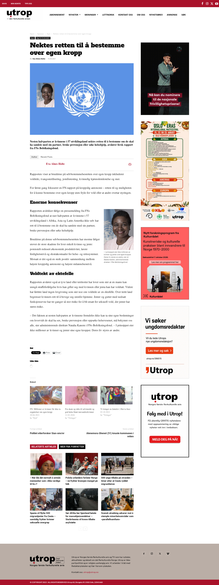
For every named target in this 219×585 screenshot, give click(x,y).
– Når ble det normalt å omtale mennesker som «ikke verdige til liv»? (45, 480)
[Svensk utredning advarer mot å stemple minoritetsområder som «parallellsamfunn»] (117, 499)
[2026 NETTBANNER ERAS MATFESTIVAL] (165, 219)
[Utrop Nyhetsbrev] (165, 456)
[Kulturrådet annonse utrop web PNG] (165, 298)
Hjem (32, 34)
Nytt (48, 34)
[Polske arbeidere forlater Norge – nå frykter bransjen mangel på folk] (82, 464)
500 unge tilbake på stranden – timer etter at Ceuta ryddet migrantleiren (116, 480)
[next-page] (85, 529)
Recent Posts (46, 157)
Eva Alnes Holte (39, 59)
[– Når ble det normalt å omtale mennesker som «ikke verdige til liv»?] (46, 464)
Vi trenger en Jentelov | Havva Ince (116, 409)
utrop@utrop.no (90, 572)
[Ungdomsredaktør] (165, 377)
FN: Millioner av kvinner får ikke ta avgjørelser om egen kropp (45, 410)
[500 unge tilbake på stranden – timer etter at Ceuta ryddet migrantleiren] (117, 464)
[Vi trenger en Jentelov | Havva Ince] (116, 395)
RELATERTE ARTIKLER (43, 446)
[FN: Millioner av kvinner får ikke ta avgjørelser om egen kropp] (46, 395)
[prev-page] (80, 529)
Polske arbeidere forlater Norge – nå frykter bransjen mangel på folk (82, 480)
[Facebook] (130, 164)
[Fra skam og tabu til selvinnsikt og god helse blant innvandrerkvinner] (81, 395)
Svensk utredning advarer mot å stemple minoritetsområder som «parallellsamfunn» (117, 516)
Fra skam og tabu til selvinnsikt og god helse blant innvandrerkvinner (79, 410)
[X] (160, 554)
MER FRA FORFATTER (72, 446)
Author (34, 157)
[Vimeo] (168, 554)
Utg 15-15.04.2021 (43, 38)
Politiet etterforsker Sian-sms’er (47, 433)
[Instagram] (152, 554)
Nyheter (40, 34)
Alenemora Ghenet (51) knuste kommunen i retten (110, 435)
